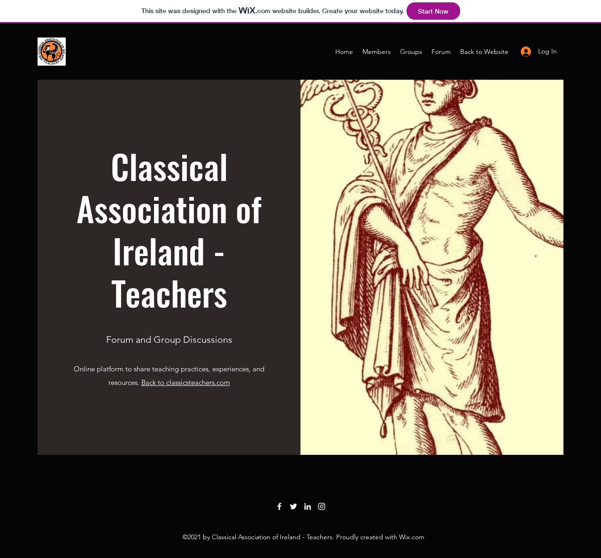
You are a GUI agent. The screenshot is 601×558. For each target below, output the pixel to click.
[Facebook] (279, 506)
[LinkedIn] (307, 506)
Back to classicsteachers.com (185, 382)
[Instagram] (321, 506)
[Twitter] (293, 506)
